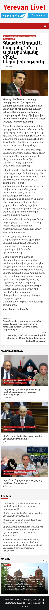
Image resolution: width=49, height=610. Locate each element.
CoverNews (33, 602)
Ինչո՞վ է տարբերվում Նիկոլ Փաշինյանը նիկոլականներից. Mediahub (22, 514)
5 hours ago (8, 442)
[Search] (45, 26)
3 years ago (9, 573)
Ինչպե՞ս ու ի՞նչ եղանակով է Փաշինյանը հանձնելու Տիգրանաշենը (22, 521)
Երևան (7, 565)
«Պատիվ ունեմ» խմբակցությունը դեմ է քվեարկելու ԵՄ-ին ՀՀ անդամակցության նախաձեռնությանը (26, 336)
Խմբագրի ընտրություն (26, 36)
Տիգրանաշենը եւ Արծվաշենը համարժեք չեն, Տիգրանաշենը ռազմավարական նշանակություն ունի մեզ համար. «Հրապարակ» (23, 531)
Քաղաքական (9, 39)
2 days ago (8, 486)
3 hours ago (8, 397)
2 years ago (8, 66)
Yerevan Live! (24, 7)
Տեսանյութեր (9, 383)
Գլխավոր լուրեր (10, 36)
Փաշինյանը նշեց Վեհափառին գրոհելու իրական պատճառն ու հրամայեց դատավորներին (22, 392)
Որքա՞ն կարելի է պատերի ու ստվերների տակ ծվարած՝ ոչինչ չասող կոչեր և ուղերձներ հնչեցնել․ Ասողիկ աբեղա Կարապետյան (23, 324)
